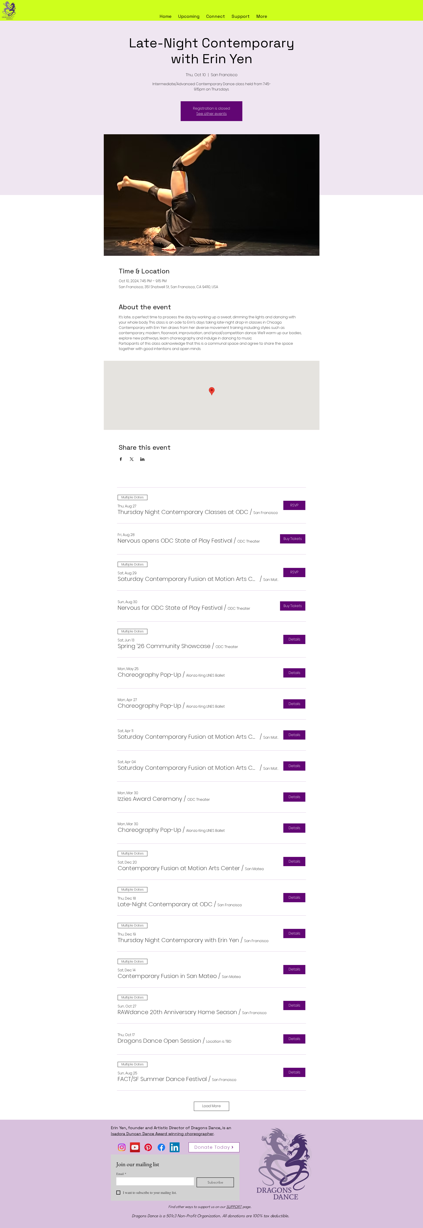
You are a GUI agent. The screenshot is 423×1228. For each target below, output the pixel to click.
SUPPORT (234, 1207)
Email (121, 1174)
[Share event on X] (132, 459)
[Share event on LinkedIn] (142, 459)
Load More (211, 1105)
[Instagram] (122, 1147)
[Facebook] (161, 1147)
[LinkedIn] (175, 1147)
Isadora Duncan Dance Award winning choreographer (162, 1133)
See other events (211, 113)
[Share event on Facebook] (121, 459)
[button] (262, 16)
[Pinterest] (148, 1147)
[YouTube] (135, 1147)
